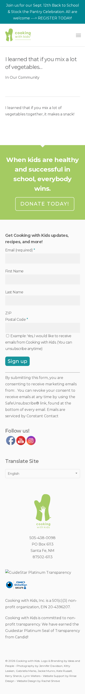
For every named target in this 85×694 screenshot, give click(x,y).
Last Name (14, 292)
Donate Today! (44, 204)
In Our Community (22, 77)
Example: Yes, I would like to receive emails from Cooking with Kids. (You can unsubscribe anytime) (38, 342)
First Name (14, 271)
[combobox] (42, 473)
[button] (78, 35)
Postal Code (16, 319)
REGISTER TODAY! (55, 18)
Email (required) (20, 250)
